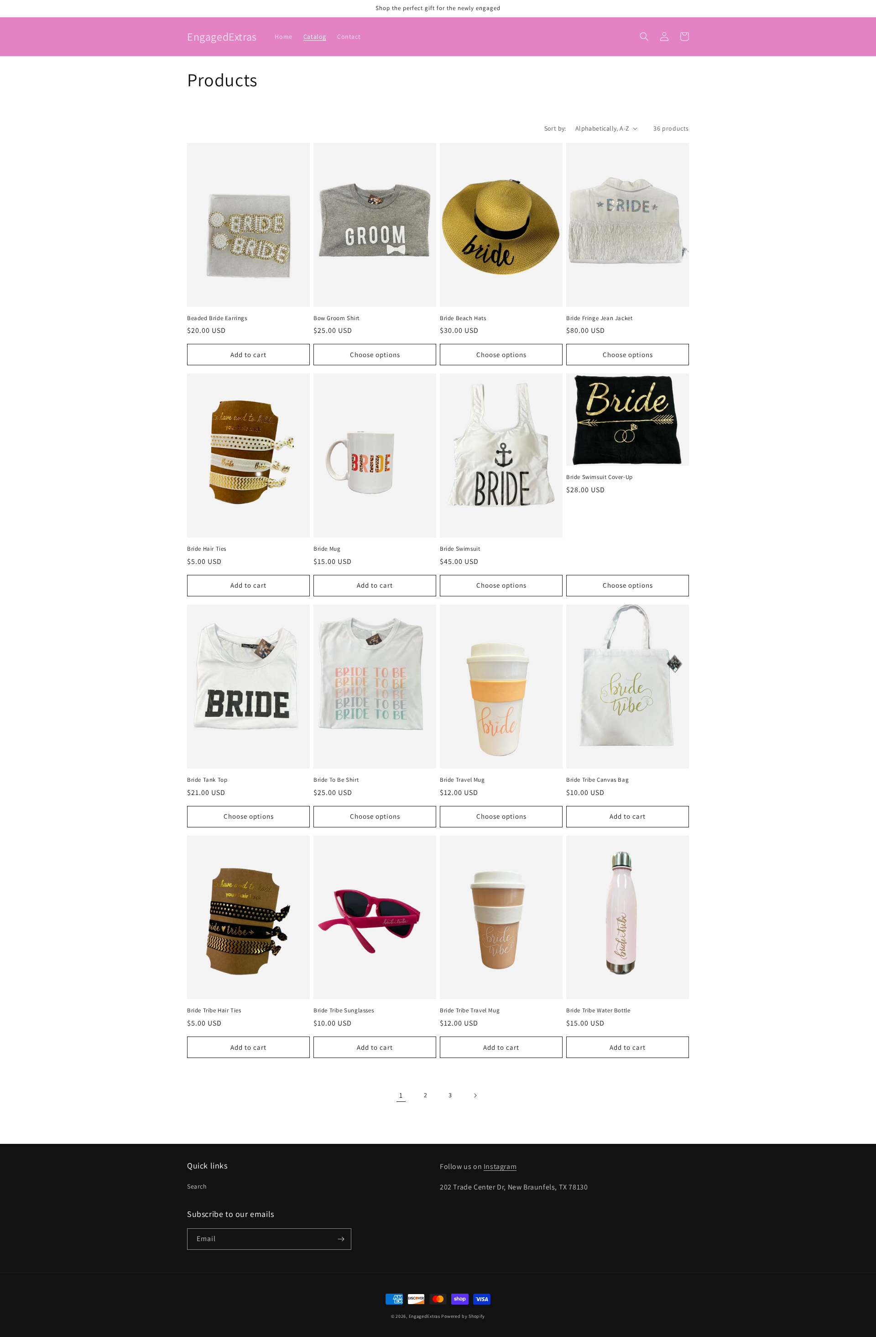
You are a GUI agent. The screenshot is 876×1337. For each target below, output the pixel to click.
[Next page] (475, 1095)
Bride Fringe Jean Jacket (599, 318)
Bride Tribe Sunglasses (343, 1010)
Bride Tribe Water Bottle (598, 1010)
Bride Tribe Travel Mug (470, 1010)
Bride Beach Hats (463, 318)
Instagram (500, 1166)
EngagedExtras (424, 1316)
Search (197, 1186)
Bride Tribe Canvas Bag (597, 780)
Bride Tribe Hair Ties (214, 1010)
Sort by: (555, 128)
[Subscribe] (341, 1239)
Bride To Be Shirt (336, 780)
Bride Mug (326, 549)
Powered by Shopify (463, 1316)
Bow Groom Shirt (336, 318)
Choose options (375, 354)
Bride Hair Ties (206, 549)
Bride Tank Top (207, 780)
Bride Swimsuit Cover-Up (599, 477)
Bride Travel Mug (462, 780)
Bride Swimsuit (460, 549)
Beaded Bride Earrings (217, 318)
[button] (644, 36)
